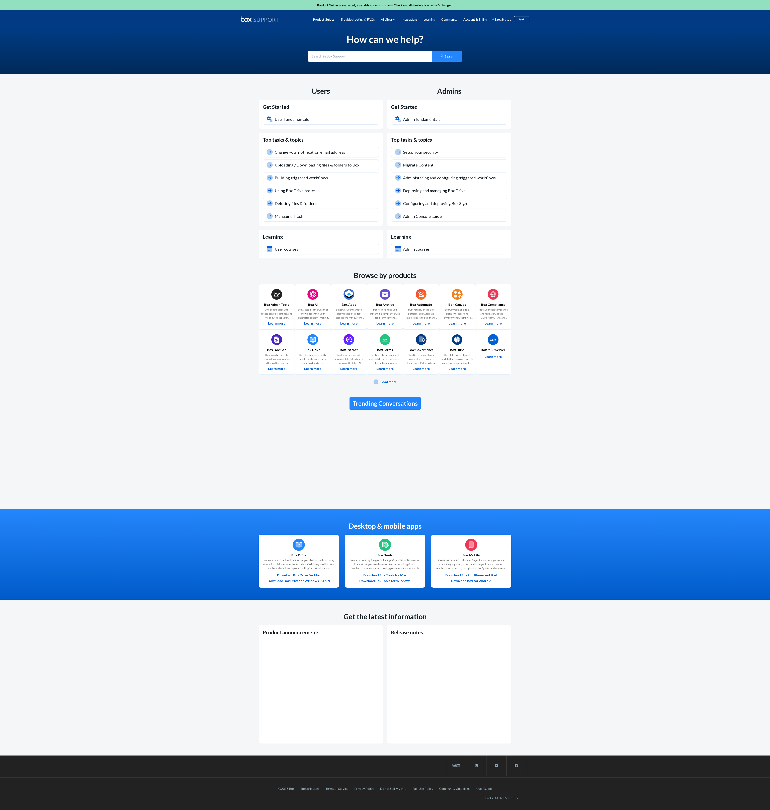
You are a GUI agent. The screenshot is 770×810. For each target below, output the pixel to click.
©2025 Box (286, 788)
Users (321, 91)
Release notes (407, 632)
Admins (449, 91)
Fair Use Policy (422, 788)
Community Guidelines (454, 788)
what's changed (441, 5)
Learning (429, 19)
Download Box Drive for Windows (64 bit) (299, 581)
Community (449, 19)
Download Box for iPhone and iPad (471, 575)
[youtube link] (456, 766)
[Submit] (447, 56)
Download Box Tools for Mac (385, 575)
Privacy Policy (364, 788)
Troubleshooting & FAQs (357, 19)
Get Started (276, 107)
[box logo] (260, 19)
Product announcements (291, 632)
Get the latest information (385, 616)
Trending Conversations (385, 403)
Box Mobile (471, 555)
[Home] (260, 19)
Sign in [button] (521, 19)
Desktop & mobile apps (385, 526)
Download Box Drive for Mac (298, 575)
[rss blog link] (476, 766)
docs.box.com (383, 5)
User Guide (484, 788)
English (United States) (500, 798)
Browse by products (385, 275)
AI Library (388, 19)
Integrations (409, 19)
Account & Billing (475, 19)
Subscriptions (310, 788)
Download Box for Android (471, 581)
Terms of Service (336, 788)
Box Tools (385, 555)
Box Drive (298, 555)
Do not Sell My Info (393, 788)
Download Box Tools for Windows (384, 581)
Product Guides (323, 19)
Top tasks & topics (283, 140)
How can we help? (385, 39)
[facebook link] (516, 766)
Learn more (276, 323)
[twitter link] (496, 766)
